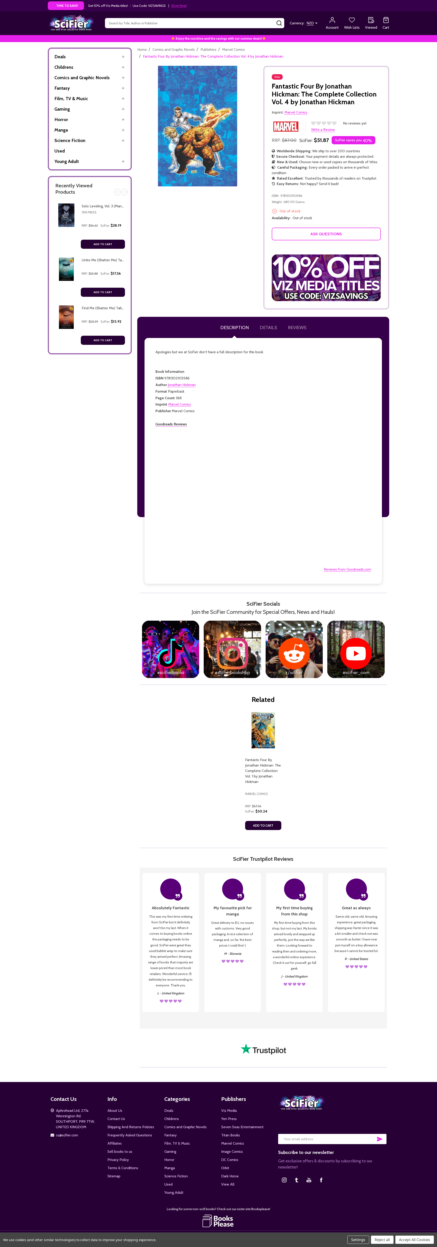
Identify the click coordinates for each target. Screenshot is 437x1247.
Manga (61, 130)
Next (124, 192)
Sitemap (113, 1176)
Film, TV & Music (71, 98)
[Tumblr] (296, 1180)
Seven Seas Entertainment (242, 1127)
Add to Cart (103, 244)
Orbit (225, 1168)
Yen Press (89, 212)
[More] (123, 57)
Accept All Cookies (414, 1239)
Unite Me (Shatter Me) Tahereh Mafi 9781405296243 (123, 260)
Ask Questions (326, 233)
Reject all (382, 1239)
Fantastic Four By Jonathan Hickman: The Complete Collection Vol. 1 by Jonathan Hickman (263, 771)
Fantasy (62, 88)
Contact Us (116, 1119)
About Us (114, 1110)
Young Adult (66, 161)
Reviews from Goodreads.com (347, 569)
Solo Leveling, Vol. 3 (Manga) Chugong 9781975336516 (124, 206)
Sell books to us (119, 1151)
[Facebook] (321, 1180)
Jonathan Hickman (182, 385)
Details (268, 327)
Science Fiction (69, 140)
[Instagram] (284, 1180)
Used (59, 151)
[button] (326, 277)
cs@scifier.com (67, 1135)
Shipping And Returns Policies (130, 1127)
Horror (61, 119)
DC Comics (229, 1160)
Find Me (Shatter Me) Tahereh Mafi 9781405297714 (122, 308)
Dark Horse (230, 1176)
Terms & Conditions (122, 1168)
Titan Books (230, 1135)
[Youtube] (309, 1180)
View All (227, 1184)
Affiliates (114, 1143)
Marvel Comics (179, 404)
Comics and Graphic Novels (82, 77)
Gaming (62, 109)
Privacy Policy (118, 1160)
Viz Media (229, 1110)
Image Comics (232, 1151)
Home (142, 49)
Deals (60, 56)
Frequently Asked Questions (129, 1135)
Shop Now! (179, 6)
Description (234, 327)
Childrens (63, 67)
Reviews (297, 327)
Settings (358, 1239)
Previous (117, 192)
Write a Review (323, 129)
